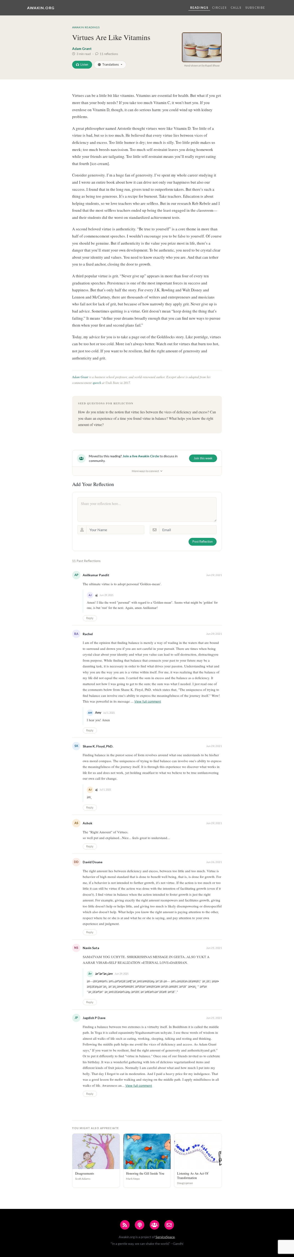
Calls (236, 7)
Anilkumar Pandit (96, 575)
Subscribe (255, 7)
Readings (199, 7)
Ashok (87, 823)
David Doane (92, 862)
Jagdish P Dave (94, 1018)
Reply (89, 618)
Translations (110, 64)
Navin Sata (91, 948)
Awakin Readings (86, 27)
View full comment (147, 701)
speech (97, 382)
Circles (219, 7)
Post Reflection (202, 541)
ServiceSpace (165, 1237)
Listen (84, 64)
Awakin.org (41, 8)
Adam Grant (82, 48)
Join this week (203, 458)
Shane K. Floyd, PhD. (98, 746)
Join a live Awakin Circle (141, 456)
